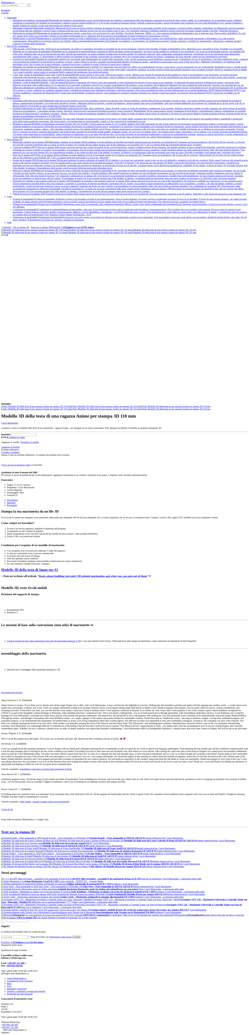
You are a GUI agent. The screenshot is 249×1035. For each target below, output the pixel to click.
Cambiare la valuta (16, 437)
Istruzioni (11, 502)
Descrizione (12, 500)
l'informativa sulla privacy (61, 937)
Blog (9, 983)
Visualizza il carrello (29, 442)
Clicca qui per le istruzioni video (16, 465)
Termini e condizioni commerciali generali (26, 991)
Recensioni (12, 505)
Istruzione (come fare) (17, 989)
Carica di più (7, 809)
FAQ (9, 986)
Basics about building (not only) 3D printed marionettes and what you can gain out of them (93, 576)
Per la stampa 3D (14, 139)
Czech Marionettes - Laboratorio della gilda (181, 879)
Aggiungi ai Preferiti (10, 447)
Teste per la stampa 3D (41, 227)
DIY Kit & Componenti (18, 46)
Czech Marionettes (9, 423)
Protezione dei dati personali (20, 994)
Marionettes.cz (7, 2)
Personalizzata (13, 98)
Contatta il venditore (10, 452)
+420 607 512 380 (15, 963)
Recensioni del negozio (11, 692)
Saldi (9, 222)
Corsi (9, 196)
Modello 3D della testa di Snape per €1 (29, 570)
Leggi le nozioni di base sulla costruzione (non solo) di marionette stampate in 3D (44, 641)
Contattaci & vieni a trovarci (20, 981)
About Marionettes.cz (17, 978)
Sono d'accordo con (52, 937)
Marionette (12, 18)
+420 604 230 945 (14, 965)
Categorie (7, 227)
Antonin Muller (96, 881)
